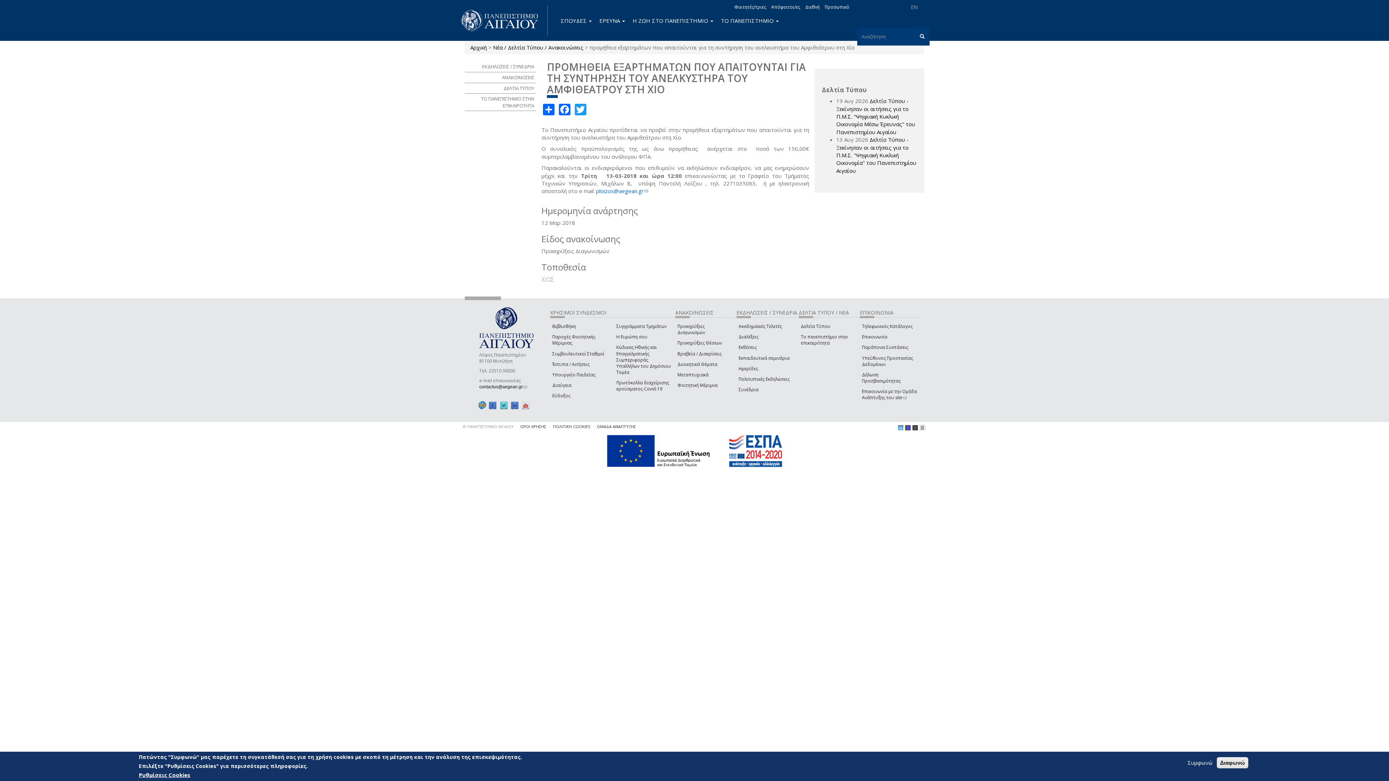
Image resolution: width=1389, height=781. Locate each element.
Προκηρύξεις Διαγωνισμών (691, 329)
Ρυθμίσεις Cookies (164, 774)
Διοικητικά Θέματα (697, 364)
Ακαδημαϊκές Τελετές (760, 326)
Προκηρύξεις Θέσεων (699, 343)
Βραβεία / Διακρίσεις (699, 354)
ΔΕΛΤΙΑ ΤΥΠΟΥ (519, 88)
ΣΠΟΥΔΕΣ (574, 20)
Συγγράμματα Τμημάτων (641, 326)
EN (914, 7)
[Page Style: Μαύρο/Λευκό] (922, 428)
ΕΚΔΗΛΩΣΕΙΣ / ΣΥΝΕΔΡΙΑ (508, 66)
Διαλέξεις (749, 337)
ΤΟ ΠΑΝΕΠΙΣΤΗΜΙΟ (748, 20)
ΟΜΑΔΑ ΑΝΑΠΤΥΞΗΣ (616, 426)
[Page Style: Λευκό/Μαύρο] (915, 428)
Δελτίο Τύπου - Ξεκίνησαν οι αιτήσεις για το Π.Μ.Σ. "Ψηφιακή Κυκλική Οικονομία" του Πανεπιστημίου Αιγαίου (876, 155)
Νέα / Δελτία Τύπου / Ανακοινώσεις (538, 47)
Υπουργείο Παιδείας (573, 375)
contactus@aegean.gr (503, 386)
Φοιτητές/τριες (750, 7)
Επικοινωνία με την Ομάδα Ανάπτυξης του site (889, 394)
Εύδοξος (561, 396)
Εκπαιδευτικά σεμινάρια (764, 358)
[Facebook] (493, 405)
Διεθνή (812, 7)
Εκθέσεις (748, 347)
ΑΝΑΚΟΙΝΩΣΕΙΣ (518, 77)
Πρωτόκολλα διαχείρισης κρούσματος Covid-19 (642, 386)
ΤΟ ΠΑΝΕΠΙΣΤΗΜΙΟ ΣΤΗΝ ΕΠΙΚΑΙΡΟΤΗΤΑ (507, 102)
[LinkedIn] (515, 405)
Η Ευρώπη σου (631, 337)
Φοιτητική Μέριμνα (697, 385)
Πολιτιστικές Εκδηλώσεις (764, 379)
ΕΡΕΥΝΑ (610, 20)
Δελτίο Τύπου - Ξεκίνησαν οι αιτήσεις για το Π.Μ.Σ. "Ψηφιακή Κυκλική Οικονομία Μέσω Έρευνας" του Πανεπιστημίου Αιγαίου (875, 116)
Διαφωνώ (1232, 763)
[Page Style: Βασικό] (901, 428)
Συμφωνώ (1200, 762)
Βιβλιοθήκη (564, 326)
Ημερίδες (748, 369)
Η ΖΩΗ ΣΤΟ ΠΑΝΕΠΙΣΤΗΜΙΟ (671, 20)
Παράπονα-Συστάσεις (885, 347)
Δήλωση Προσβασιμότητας (881, 378)
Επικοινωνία (874, 337)
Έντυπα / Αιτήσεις (571, 364)
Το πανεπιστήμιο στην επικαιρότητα (824, 340)
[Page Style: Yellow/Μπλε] (908, 428)
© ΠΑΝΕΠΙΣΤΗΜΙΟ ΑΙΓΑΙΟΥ (488, 426)
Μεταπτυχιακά (693, 375)
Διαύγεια (562, 385)
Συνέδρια (749, 390)
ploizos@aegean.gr (622, 191)
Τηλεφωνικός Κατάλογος (887, 326)
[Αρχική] (503, 20)
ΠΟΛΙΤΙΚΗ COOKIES (571, 426)
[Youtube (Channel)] (526, 405)
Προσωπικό (837, 7)
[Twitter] (504, 405)
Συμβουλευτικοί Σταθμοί (578, 354)
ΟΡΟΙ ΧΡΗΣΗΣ (533, 426)
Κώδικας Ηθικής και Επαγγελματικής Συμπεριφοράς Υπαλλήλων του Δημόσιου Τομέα (643, 359)
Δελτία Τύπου (816, 326)
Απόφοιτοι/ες (785, 7)
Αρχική (478, 47)
